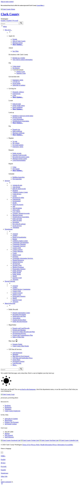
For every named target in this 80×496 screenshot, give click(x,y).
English (3, 459)
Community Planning (19, 244)
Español (3, 470)
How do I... (8, 30)
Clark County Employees (12, 411)
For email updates (17, 145)
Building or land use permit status (22, 116)
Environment (16, 201)
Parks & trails (16, 104)
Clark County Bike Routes (20, 346)
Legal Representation (19, 160)
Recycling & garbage (19, 224)
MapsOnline (8, 420)
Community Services (18, 246)
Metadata (15, 354)
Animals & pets (17, 185)
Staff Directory (9, 437)
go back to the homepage (28, 389)
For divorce (16, 68)
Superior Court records (19, 155)
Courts (14, 196)
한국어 (3, 463)
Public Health (16, 272)
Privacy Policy (35, 445)
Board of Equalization (19, 237)
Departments (8, 229)
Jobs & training (17, 208)
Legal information (18, 119)
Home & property (17, 204)
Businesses (8, 407)
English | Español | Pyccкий (9, 20)
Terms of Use (26, 445)
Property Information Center (21, 313)
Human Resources (18, 260)
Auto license (16, 187)
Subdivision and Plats (19, 316)
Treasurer (15, 279)
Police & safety (17, 220)
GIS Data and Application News (22, 358)
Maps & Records (10, 303)
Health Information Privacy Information (52, 445)
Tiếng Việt (4, 476)
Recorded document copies (20, 157)
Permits (14, 39)
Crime (14, 167)
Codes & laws (16, 194)
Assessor (15, 234)
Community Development (20, 242)
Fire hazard (15, 169)
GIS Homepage (17, 352)
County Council (17, 249)
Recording (15, 222)
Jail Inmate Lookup (11, 424)
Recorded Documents (19, 314)
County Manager (17, 251)
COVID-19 (16, 82)
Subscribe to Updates (11, 419)
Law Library (16, 211)
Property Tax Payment (11, 422)
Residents (8, 405)
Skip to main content (7, 1)
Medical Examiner (18, 267)
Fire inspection (17, 179)
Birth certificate (17, 131)
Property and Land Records (20, 328)
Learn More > (40, 5)
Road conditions (17, 107)
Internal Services (17, 262)
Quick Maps (16, 360)
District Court (20, 71)
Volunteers (15, 227)
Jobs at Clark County (18, 41)
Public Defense (17, 271)
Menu (5, 26)
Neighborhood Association (20, 121)
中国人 (3, 456)
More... (14, 365)
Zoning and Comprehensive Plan (22, 335)
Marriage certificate (18, 133)
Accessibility (69, 445)
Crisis (14, 95)
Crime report (16, 66)
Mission (7, 433)
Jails (13, 206)
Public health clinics (18, 105)
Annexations (16, 318)
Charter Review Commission (21, 289)
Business (15, 190)
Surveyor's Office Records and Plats (23, 332)
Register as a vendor (18, 58)
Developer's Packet (18, 361)
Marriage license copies (19, 158)
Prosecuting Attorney (18, 269)
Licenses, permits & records (21, 213)
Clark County (10, 14)
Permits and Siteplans (19, 330)
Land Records (16, 363)
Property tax (16, 129)
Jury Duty (15, 51)
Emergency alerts (17, 80)
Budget (14, 239)
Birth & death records (19, 189)
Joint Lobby (16, 210)
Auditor (14, 235)
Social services (17, 226)
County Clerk (16, 248)
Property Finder (17, 344)
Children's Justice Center (20, 192)
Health (14, 203)
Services (7, 181)
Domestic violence (18, 92)
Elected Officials (10, 281)
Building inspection (18, 177)
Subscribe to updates (18, 85)
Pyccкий (3, 466)
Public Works (16, 274)
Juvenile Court (16, 265)
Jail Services (16, 263)
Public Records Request (19, 321)
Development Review (19, 333)
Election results (17, 117)
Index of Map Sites (18, 337)
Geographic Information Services (22, 258)
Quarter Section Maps (19, 320)
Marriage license (17, 43)
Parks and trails (17, 218)
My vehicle (15, 143)
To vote (14, 141)
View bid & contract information (22, 59)
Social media (16, 83)
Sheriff (14, 276)
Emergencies (16, 93)
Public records (16, 153)
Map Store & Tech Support (20, 356)
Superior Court (21, 73)
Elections (15, 256)
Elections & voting (18, 197)
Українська (4, 473)
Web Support (9, 435)
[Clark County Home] (8, 9)
